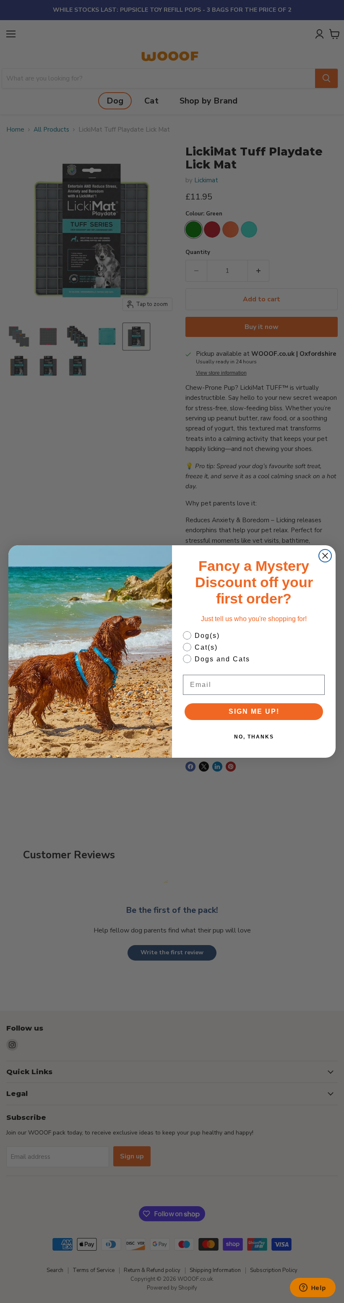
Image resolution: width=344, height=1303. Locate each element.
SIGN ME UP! (254, 711)
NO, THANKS (254, 737)
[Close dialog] (325, 555)
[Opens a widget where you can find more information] (312, 1288)
